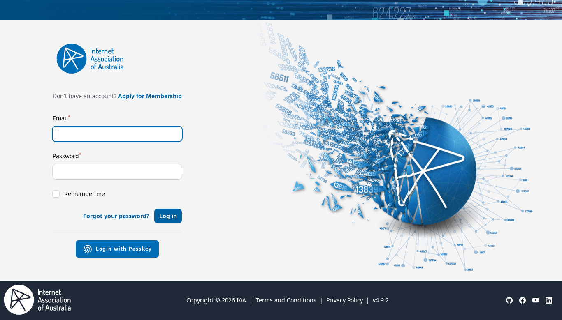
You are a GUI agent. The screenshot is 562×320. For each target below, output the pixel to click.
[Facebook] (522, 300)
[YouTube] (535, 300)
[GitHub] (509, 300)
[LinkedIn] (549, 300)
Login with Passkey (124, 248)
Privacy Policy (344, 300)
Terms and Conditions (286, 300)
